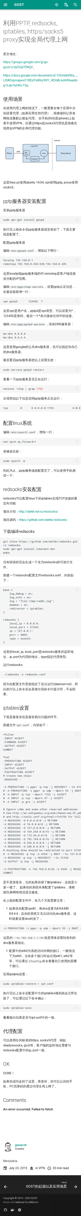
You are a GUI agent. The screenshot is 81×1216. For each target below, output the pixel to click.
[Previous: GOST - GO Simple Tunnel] (5, 1185)
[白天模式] (57, 5)
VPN (42, 1168)
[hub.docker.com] (12, 1210)
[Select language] (66, 5)
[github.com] (5, 1210)
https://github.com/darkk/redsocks (43, 520)
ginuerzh (21, 1145)
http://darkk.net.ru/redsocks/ (38, 511)
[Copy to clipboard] (77, 220)
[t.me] (20, 1210)
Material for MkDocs (27, 1202)
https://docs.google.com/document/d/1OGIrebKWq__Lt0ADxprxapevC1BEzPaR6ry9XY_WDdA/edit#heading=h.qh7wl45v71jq (40, 80)
